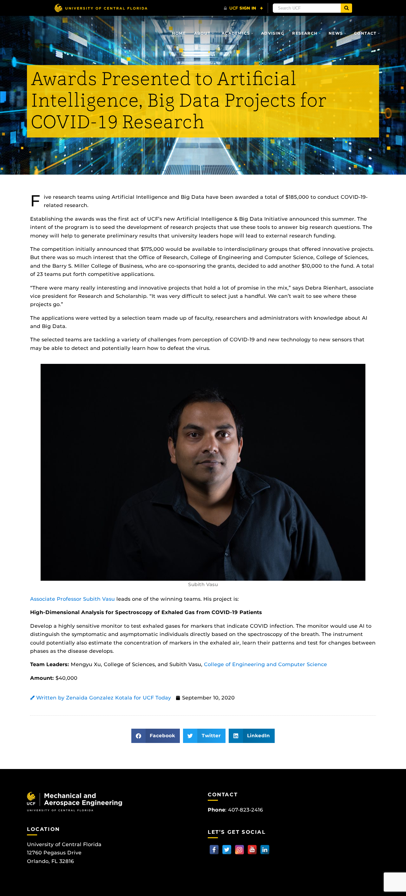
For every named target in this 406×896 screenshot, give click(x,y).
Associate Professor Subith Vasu (72, 599)
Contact (365, 33)
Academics (236, 33)
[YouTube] (252, 849)
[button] (155, 736)
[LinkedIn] (265, 849)
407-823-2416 (245, 810)
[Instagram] (239, 849)
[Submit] (346, 8)
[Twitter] (227, 849)
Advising (272, 33)
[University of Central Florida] (101, 8)
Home (179, 33)
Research (305, 33)
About (202, 33)
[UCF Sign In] (243, 8)
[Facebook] (214, 849)
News (336, 33)
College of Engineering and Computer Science (265, 664)
